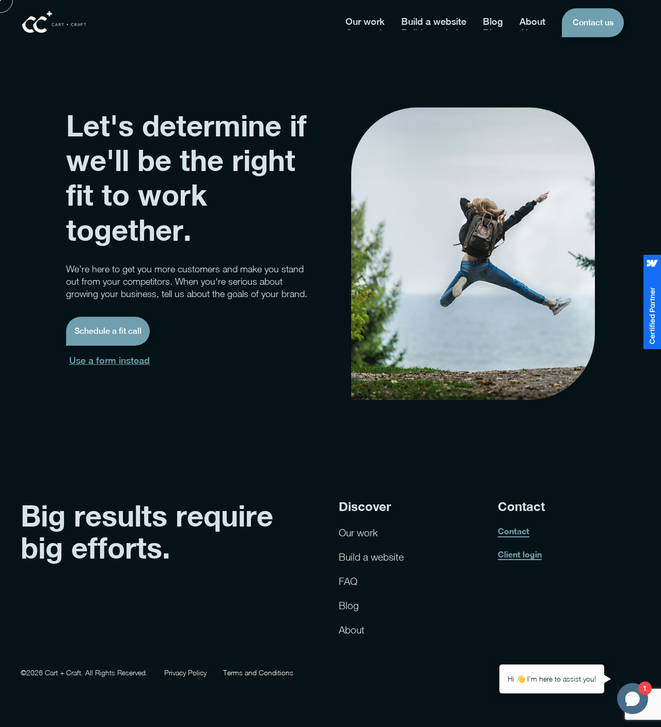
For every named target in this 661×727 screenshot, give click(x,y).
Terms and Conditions (258, 673)
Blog (349, 605)
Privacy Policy (185, 673)
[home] (54, 22)
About (352, 630)
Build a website (371, 557)
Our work (358, 532)
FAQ (348, 581)
